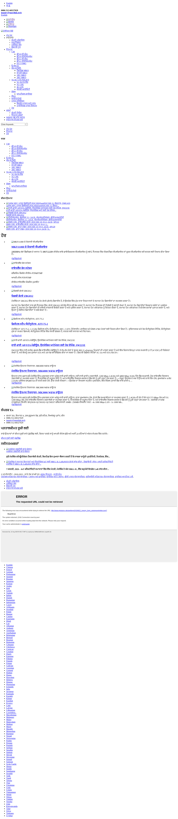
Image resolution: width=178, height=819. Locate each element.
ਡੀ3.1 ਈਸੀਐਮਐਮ (24, 61)
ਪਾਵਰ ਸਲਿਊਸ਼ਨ (17, 101)
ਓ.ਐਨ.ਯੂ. (15, 66)
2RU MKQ (21, 77)
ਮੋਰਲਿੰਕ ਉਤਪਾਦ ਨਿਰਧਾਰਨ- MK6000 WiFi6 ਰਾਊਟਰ (37, 371)
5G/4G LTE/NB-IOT (20, 80)
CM (13, 52)
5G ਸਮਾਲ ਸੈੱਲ (22, 82)
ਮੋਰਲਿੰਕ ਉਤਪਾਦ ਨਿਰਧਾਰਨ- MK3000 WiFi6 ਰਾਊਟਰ (37, 392)
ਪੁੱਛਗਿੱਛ (14, 259)
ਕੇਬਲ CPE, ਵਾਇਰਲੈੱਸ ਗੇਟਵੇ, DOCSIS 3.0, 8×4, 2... (27, 224)
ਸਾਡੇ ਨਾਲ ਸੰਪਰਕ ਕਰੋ (14, 120)
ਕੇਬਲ (13, 91)
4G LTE (20, 87)
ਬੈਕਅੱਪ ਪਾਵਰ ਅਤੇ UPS (26, 103)
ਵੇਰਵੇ (20, 259)
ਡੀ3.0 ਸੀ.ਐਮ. (22, 54)
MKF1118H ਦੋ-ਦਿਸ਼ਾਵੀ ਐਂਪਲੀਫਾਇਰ (29, 247)
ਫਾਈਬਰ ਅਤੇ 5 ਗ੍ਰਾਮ (55, 477)
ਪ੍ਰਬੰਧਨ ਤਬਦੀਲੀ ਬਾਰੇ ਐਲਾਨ (18, 451)
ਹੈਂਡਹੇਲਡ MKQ (23, 70)
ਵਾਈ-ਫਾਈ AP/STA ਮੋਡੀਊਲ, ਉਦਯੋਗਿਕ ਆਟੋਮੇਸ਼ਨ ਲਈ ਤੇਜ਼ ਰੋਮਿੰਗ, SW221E (48, 345)
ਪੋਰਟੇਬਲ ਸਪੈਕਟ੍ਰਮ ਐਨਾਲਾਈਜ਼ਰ (14, 477)
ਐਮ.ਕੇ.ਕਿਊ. (16, 68)
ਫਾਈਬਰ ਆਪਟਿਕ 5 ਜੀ (124, 477)
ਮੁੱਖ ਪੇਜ (9, 35)
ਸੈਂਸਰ (13, 96)
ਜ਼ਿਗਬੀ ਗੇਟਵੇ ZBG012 (15, 215)
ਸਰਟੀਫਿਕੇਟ (16, 42)
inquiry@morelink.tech (11, 13)
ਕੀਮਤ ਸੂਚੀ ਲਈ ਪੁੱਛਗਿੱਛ (11, 438)
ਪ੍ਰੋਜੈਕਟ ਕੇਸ (16, 45)
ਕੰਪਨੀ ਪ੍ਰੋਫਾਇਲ (17, 40)
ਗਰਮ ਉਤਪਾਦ (46, 474)
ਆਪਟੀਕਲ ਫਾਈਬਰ (24, 94)
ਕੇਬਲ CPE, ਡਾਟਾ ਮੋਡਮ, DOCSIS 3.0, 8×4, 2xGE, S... (28, 229)
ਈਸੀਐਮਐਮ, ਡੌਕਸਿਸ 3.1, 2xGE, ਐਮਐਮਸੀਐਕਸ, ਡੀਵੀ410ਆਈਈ (34, 220)
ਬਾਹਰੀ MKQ (22, 73)
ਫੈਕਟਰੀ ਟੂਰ (16, 47)
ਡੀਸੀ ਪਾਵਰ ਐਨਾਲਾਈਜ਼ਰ (75, 477)
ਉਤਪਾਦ (9, 49)
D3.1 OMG (21, 63)
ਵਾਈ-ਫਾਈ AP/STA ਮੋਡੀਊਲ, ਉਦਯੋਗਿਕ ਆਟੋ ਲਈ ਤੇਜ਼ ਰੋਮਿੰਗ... (31, 210)
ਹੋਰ (12, 108)
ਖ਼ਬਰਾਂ (8, 110)
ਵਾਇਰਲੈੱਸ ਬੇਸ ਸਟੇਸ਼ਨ (21, 268)
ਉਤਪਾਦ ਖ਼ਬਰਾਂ (17, 115)
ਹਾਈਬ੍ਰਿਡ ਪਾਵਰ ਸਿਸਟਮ (27, 106)
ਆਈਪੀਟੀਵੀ (16, 99)
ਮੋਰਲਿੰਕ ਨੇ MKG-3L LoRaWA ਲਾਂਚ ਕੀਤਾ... (23, 464)
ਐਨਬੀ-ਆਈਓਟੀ (23, 89)
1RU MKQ (21, 75)
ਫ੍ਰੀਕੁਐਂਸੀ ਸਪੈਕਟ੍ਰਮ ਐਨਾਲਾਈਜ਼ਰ (100, 477)
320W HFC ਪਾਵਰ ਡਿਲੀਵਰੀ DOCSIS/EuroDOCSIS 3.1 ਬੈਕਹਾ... (32, 206)
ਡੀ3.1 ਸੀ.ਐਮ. (22, 59)
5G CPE (20, 84)
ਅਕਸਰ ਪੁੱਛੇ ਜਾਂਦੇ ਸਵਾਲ (15, 117)
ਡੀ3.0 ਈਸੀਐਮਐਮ (24, 56)
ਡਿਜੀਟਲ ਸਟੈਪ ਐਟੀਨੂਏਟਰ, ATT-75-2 (29, 324)
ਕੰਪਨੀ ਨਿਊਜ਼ (16, 113)
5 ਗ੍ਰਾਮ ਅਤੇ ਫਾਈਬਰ (36, 477)
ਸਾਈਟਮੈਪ (58, 474)
